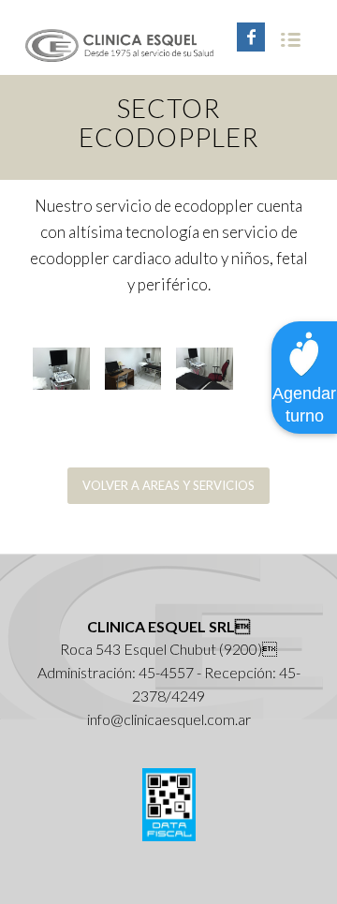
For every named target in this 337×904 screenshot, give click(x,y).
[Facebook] (251, 37)
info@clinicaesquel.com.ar (169, 719)
